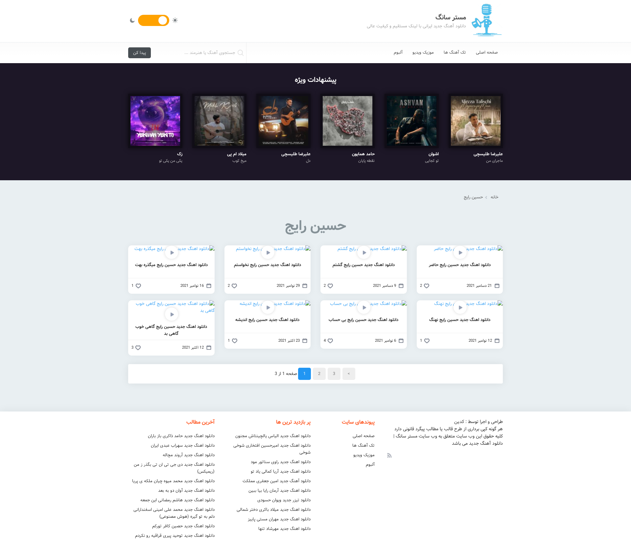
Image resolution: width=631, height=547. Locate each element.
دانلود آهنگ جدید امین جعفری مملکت (277, 481)
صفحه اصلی (487, 52)
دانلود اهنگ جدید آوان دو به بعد (186, 490)
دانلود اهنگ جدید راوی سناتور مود (281, 462)
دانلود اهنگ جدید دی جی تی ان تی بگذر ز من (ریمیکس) (174, 468)
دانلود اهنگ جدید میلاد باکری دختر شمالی (274, 509)
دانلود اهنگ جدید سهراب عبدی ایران (183, 445)
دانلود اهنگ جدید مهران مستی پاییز (279, 519)
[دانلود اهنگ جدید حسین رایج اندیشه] (275, 303)
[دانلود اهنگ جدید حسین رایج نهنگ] (468, 303)
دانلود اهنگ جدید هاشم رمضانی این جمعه (177, 500)
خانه (495, 197)
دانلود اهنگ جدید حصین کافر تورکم (183, 526)
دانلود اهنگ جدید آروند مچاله (189, 455)
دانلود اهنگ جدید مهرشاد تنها (284, 528)
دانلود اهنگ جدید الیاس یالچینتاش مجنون (273, 436)
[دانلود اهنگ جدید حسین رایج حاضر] (468, 248)
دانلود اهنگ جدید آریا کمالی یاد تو (281, 471)
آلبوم (398, 52)
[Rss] (389, 455)
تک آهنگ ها (455, 52)
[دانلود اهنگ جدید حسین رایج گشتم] (372, 248)
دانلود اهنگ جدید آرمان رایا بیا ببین (279, 490)
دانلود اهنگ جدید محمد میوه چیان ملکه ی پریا (173, 481)
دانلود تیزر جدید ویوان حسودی (284, 500)
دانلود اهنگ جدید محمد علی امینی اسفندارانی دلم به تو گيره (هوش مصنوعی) (174, 513)
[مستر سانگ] (486, 21)
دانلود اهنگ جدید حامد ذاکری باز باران (181, 436)
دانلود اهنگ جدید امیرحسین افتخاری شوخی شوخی (272, 449)
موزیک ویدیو (423, 52)
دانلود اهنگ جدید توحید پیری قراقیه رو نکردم (175, 535)
